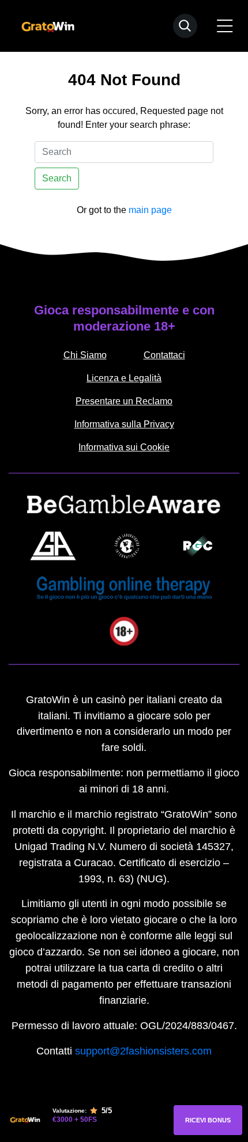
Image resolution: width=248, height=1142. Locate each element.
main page (150, 210)
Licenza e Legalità (124, 378)
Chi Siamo (85, 355)
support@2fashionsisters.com (143, 1051)
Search (57, 178)
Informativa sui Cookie (124, 447)
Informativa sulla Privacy (124, 424)
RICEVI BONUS (208, 1120)
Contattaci (164, 355)
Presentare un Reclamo (124, 401)
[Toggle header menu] (225, 26)
